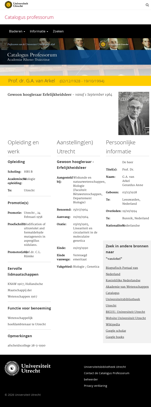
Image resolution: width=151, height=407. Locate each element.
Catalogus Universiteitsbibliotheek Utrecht (123, 299)
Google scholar (116, 331)
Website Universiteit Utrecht (126, 318)
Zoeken (58, 31)
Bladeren (16, 31)
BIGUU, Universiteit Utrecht (125, 312)
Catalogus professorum (29, 17)
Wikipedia (113, 324)
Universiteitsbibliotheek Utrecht (105, 367)
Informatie (38, 31)
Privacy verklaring (95, 386)
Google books (115, 337)
